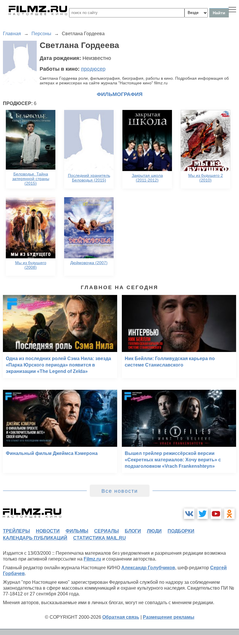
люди (154, 531)
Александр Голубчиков (148, 567)
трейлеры (16, 531)
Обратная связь (120, 617)
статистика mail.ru (99, 538)
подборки (181, 531)
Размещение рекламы (168, 617)
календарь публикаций (35, 538)
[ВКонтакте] (189, 513)
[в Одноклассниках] (229, 513)
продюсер (93, 69)
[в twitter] (202, 513)
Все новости (119, 491)
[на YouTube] (216, 513)
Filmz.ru (92, 558)
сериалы (106, 531)
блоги (133, 531)
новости (48, 531)
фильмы (77, 531)
